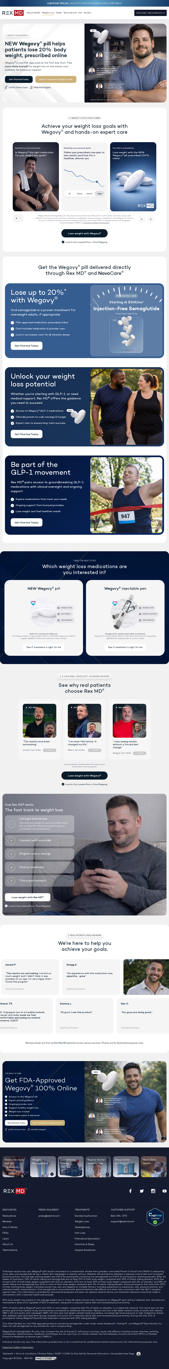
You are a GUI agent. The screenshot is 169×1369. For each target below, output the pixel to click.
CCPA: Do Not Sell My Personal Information (86, 1353)
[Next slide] (150, 219)
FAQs (5, 1233)
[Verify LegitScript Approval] (155, 1217)
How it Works (9, 1227)
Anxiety (87, 13)
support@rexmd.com (122, 1221)
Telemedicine (9, 1250)
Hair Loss (80, 1233)
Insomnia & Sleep (84, 1244)
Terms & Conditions (26, 1353)
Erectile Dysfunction (86, 1216)
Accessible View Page (122, 1353)
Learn (5, 1238)
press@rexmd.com (49, 1216)
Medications (9, 1216)
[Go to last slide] (142, 219)
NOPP (58, 1353)
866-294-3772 (119, 1216)
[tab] (16, 218)
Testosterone (70, 13)
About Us (7, 1244)
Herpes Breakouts (85, 1250)
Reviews (7, 1221)
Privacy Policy (46, 1353)
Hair (80, 13)
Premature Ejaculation (87, 1238)
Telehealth (8, 1353)
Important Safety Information (18, 1347)
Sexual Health (33, 13)
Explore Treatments (149, 13)
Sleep (59, 13)
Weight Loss (48, 13)
